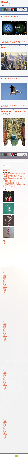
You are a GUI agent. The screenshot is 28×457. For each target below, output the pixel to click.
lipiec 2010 (4, 437)
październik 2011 (5, 422)
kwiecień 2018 (4, 342)
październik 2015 (5, 373)
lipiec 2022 (4, 290)
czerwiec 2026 (4, 242)
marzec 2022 (4, 294)
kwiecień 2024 (4, 269)
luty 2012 (4, 418)
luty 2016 (4, 369)
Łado (14, 150)
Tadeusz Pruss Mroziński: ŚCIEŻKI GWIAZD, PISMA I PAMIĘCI (12, 175)
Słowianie (6, 41)
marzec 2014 (4, 392)
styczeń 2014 (4, 394)
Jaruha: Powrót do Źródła (9, 16)
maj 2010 (4, 439)
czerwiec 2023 (4, 279)
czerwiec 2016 (4, 365)
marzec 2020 (4, 319)
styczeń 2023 (4, 284)
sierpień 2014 (4, 387)
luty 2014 (4, 393)
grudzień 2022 (4, 285)
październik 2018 (5, 336)
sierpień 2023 (4, 277)
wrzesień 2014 (4, 386)
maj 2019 (4, 329)
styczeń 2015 (4, 382)
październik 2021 (5, 299)
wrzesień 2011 (4, 423)
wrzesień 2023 (4, 276)
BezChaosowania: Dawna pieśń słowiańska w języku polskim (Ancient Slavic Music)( (13, 111)
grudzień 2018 (4, 334)
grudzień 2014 (4, 383)
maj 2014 (4, 390)
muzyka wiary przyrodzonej (14, 42)
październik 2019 (5, 324)
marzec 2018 (4, 343)
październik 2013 (5, 397)
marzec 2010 (4, 441)
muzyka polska (9, 42)
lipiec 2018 (4, 339)
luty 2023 (4, 283)
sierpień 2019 (4, 326)
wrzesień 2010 (4, 435)
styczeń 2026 (4, 247)
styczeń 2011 (4, 431)
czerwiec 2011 (4, 426)
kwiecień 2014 (4, 391)
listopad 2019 (4, 323)
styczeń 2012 (4, 419)
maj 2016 (4, 366)
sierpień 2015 (4, 375)
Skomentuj (19, 42)
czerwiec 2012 (4, 414)
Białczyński (4, 2)
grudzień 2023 (4, 273)
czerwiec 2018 (4, 340)
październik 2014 (5, 385)
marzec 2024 (4, 270)
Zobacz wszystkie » (5, 238)
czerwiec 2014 (4, 389)
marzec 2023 (4, 282)
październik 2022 (5, 287)
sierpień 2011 (4, 424)
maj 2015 (4, 378)
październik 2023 (5, 275)
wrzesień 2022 (4, 288)
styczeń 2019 (4, 333)
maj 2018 (4, 341)
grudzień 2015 (4, 371)
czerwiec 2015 (4, 377)
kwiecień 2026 (4, 244)
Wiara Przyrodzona (11, 41)
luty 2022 (4, 295)
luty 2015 (4, 381)
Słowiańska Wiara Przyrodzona (18, 105)
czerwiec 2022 (4, 291)
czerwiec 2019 (4, 328)
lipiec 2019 (4, 327)
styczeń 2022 (4, 296)
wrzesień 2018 (4, 337)
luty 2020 (4, 320)
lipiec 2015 (4, 376)
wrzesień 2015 (4, 374)
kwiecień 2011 (4, 428)
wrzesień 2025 (4, 251)
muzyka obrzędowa (5, 42)
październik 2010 (5, 434)
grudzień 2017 (4, 346)
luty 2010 (4, 442)
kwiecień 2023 (4, 281)
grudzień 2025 (4, 248)
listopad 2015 (4, 372)
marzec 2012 (4, 417)
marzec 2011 (4, 429)
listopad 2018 (4, 335)
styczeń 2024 (4, 272)
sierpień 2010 (4, 436)
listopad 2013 (4, 396)
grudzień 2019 (4, 322)
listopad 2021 (4, 298)
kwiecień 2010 (4, 440)
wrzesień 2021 (4, 300)
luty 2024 (4, 271)
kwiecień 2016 (4, 367)
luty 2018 (4, 344)
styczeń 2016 (4, 370)
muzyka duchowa (17, 41)
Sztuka (8, 41)
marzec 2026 (4, 245)
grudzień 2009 (4, 444)
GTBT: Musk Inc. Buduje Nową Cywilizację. (10, 180)
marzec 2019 (4, 331)
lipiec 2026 (4, 241)
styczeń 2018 (4, 345)
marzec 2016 (4, 368)
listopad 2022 (4, 286)
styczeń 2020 (4, 321)
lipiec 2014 (4, 388)
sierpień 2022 (4, 289)
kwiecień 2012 (4, 416)
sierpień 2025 (4, 252)
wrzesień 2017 (4, 349)
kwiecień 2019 (4, 330)
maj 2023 (4, 280)
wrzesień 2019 (4, 325)
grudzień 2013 (4, 395)
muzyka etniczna (21, 41)
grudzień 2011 (4, 420)
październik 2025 (5, 250)
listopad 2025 (4, 249)
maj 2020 (4, 317)
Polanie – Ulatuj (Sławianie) (10, 78)
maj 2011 (4, 427)
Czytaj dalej (3, 39)
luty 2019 (4, 332)
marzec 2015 (4, 380)
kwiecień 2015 (4, 379)
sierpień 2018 (4, 338)
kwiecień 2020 (4, 318)
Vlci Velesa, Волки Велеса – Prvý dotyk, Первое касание (13, 47)
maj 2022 (4, 292)
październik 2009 (5, 446)
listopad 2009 (4, 445)
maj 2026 (4, 243)
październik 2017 (5, 348)
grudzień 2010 (4, 432)
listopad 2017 (4, 347)
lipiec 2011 (4, 425)
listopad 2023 (4, 274)
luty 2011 (4, 430)
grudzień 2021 (4, 297)
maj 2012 (4, 415)
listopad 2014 (4, 384)
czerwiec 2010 (4, 438)
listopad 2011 (4, 421)
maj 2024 (4, 268)
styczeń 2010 (4, 443)
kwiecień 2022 (4, 293)
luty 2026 (4, 246)
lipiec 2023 (4, 278)
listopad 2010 (4, 433)
